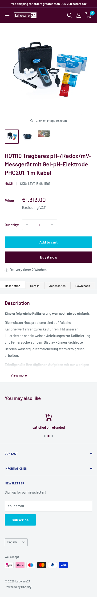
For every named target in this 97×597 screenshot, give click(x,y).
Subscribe (20, 520)
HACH (9, 184)
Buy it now (48, 257)
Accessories (57, 286)
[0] (88, 15)
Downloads (82, 286)
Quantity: (12, 225)
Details (34, 286)
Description (12, 286)
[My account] (79, 15)
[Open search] (69, 15)
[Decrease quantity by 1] (27, 225)
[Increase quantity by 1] (52, 225)
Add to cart (48, 242)
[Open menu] (7, 15)
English (12, 542)
